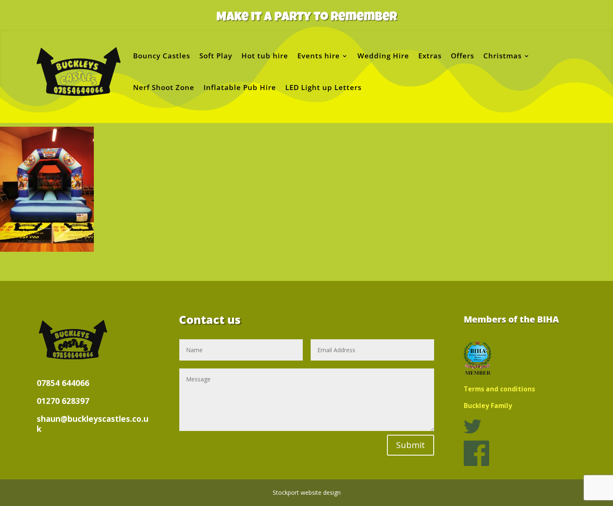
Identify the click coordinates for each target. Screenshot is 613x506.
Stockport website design (307, 492)
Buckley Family (488, 405)
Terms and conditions (499, 389)
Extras (430, 55)
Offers (462, 55)
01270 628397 (63, 401)
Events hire (318, 55)
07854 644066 (63, 383)
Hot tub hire (264, 55)
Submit (410, 445)
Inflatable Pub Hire (239, 87)
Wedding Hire (383, 55)
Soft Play (215, 55)
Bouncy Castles (161, 55)
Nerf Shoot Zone (163, 87)
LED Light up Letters (323, 87)
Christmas (502, 55)
